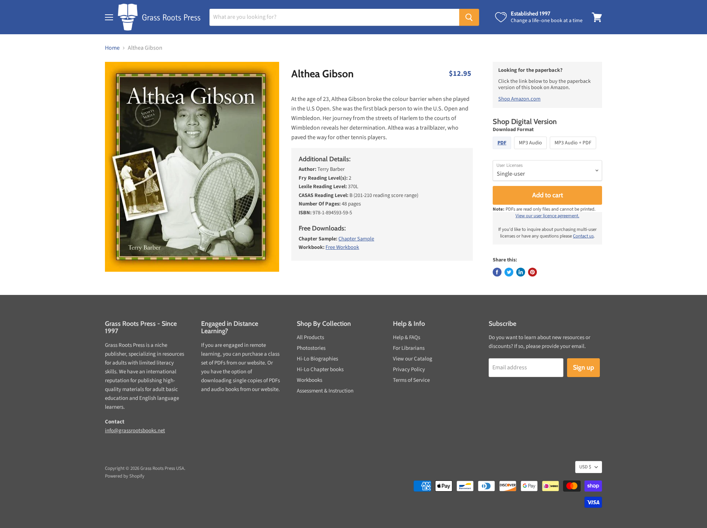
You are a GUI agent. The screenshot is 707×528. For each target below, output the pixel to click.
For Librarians (409, 348)
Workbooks (309, 380)
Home (112, 48)
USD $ (585, 467)
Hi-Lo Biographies (317, 359)
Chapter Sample (356, 239)
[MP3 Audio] (531, 151)
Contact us (583, 236)
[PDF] (503, 151)
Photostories (311, 348)
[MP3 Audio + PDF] (574, 151)
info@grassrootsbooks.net (135, 430)
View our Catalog (412, 359)
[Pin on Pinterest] (532, 272)
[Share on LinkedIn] (520, 272)
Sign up (583, 367)
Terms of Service (411, 380)
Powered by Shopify (124, 476)
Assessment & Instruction (325, 391)
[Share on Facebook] (497, 272)
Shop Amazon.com (519, 99)
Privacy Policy (409, 369)
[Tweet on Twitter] (508, 272)
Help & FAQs (406, 337)
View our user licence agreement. (547, 215)
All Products (310, 337)
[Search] (469, 17)
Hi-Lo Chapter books (320, 369)
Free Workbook (342, 247)
